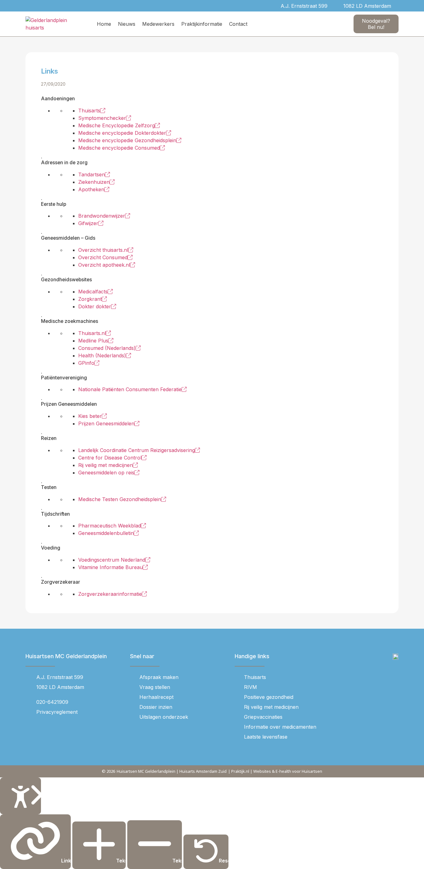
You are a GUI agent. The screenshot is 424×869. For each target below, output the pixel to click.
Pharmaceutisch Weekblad (109, 526)
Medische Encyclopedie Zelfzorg (116, 125)
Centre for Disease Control (110, 458)
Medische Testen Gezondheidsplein (119, 499)
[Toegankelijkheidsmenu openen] (20, 795)
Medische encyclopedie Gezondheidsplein (127, 140)
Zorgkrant (90, 299)
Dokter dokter (94, 306)
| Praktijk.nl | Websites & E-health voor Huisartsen (275, 771)
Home (104, 24)
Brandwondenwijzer (101, 216)
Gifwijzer (88, 223)
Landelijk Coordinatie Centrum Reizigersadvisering (136, 450)
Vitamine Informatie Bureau (110, 567)
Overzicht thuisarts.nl (103, 250)
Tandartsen (91, 174)
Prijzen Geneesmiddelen (106, 423)
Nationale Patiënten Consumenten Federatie (130, 389)
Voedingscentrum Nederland (111, 560)
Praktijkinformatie (201, 24)
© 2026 (108, 771)
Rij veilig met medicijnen (105, 465)
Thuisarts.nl (92, 333)
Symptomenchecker (102, 118)
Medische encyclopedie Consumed (119, 148)
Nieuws (126, 24)
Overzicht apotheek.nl (104, 265)
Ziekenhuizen (94, 182)
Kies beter (90, 416)
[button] (399, 6)
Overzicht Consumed (103, 257)
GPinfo (86, 363)
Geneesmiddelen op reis (106, 472)
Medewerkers (158, 24)
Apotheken (91, 189)
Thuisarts (89, 110)
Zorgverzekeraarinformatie (110, 594)
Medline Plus (93, 340)
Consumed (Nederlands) (107, 348)
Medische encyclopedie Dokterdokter (122, 133)
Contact (238, 24)
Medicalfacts (93, 291)
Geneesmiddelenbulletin (106, 533)
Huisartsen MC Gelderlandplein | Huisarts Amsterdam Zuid (172, 771)
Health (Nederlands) (102, 355)
